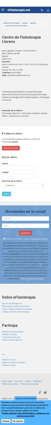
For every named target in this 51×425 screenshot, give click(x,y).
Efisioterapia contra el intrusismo (16, 306)
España (24, 23)
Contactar (18, 381)
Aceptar (5, 421)
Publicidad (37, 381)
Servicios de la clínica (12, 181)
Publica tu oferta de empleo (14, 362)
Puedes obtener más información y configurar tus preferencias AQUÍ (25, 414)
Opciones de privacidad (25, 398)
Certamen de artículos (11, 337)
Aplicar (6, 194)
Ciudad (5, 172)
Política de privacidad (29, 384)
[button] (48, 10)
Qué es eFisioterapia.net (12, 303)
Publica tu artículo (9, 334)
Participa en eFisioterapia (12, 331)
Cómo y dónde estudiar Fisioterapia (17, 309)
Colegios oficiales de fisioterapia (15, 311)
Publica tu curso (8, 359)
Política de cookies (10, 384)
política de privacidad (39, 239)
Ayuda (27, 381)
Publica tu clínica (9, 365)
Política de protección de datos (32, 278)
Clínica (5, 163)
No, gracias (18, 421)
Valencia (33, 23)
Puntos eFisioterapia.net (12, 340)
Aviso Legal (7, 381)
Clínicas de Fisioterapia (11, 23)
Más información (11, 148)
